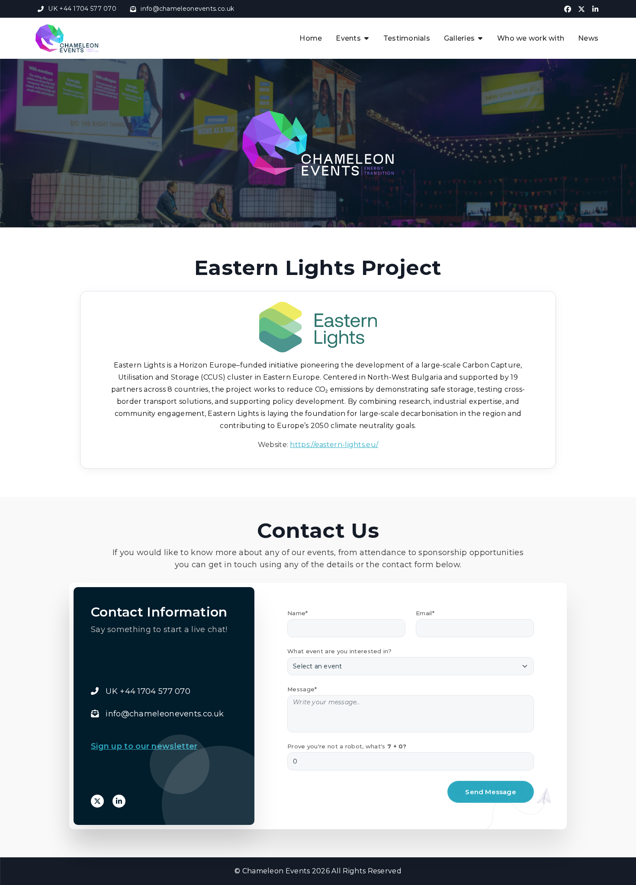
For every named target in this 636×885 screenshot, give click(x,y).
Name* (297, 613)
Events (348, 38)
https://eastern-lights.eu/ (334, 445)
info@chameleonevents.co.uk (187, 9)
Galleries (459, 38)
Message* (302, 689)
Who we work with (530, 38)
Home (310, 38)
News (588, 38)
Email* (425, 613)
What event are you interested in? (339, 651)
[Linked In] (118, 801)
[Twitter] (97, 801)
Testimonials (406, 38)
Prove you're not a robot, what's (347, 746)
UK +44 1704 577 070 (82, 9)
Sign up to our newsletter (144, 746)
